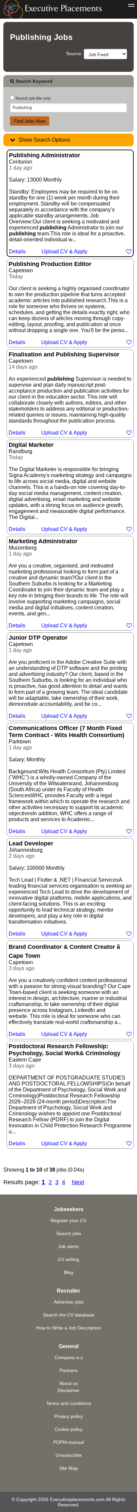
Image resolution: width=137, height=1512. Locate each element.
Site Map (68, 1468)
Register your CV (68, 1220)
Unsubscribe (69, 1455)
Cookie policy (68, 1429)
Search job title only (32, 98)
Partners (68, 1370)
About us (68, 1383)
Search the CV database (68, 1315)
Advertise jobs (68, 1302)
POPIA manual (68, 1442)
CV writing (68, 1259)
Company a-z (69, 1357)
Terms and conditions (68, 1403)
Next (78, 1182)
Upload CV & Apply (64, 251)
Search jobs (68, 1233)
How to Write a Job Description (68, 1327)
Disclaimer (68, 1390)
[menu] (131, 5)
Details (17, 251)
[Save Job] (128, 251)
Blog (68, 1272)
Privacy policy (68, 1416)
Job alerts (68, 1246)
